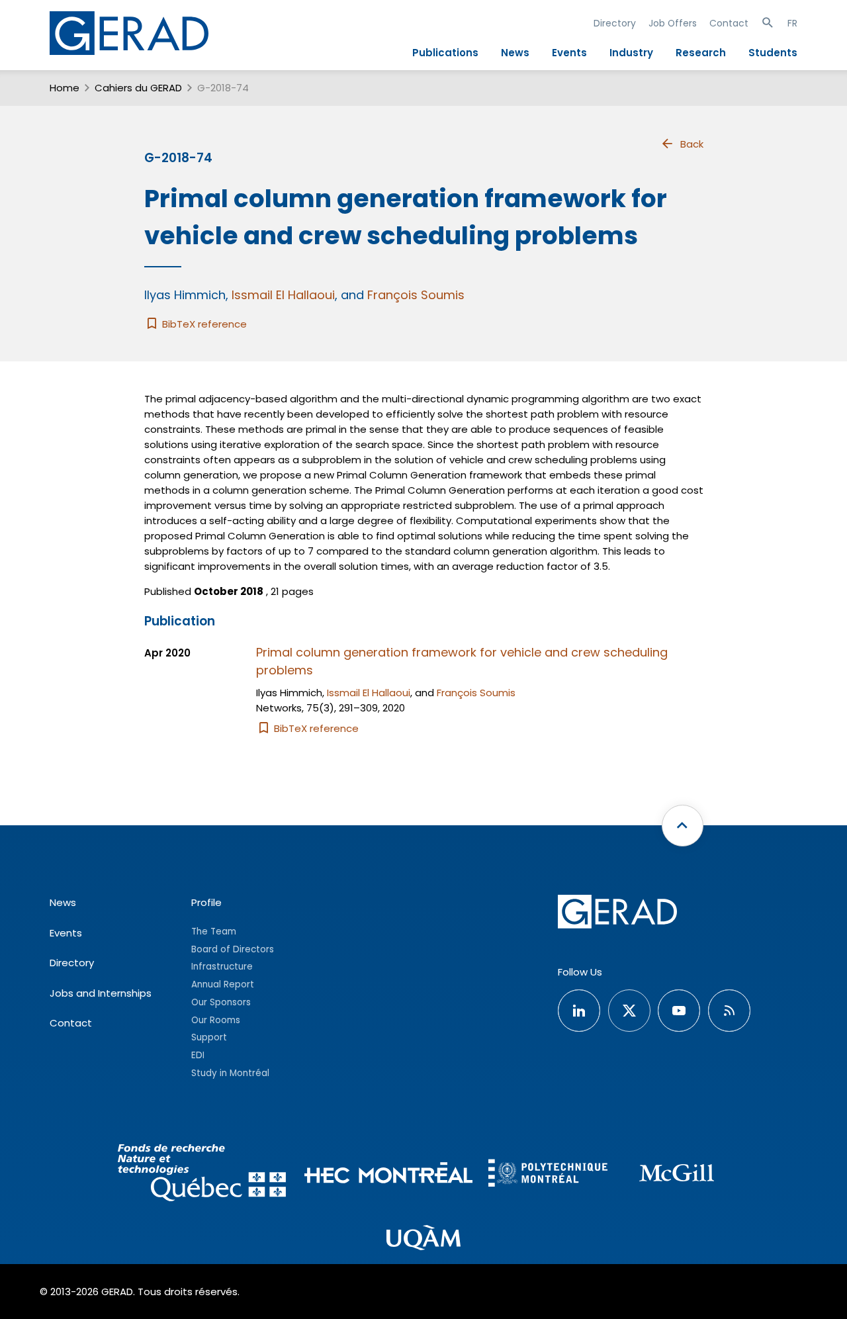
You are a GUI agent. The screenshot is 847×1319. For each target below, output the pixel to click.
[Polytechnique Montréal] (548, 1174)
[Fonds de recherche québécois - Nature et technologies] (201, 1175)
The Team (213, 931)
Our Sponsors (221, 1002)
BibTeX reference (203, 324)
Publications (445, 53)
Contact (728, 23)
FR (792, 23)
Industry (631, 53)
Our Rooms (215, 1020)
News (515, 53)
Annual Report (222, 984)
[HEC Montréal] (388, 1175)
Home (64, 88)
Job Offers (672, 23)
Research (701, 53)
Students (772, 53)
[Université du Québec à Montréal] (423, 1239)
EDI (197, 1055)
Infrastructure (222, 966)
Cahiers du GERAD (138, 88)
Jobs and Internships (101, 993)
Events (569, 53)
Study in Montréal (230, 1073)
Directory (615, 23)
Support (209, 1037)
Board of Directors (232, 949)
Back (691, 144)
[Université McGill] (676, 1175)
